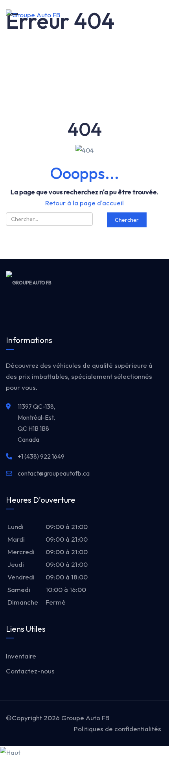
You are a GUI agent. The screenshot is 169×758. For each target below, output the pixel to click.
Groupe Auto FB (85, 718)
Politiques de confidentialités (117, 729)
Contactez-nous (30, 671)
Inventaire (21, 656)
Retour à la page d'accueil (84, 203)
